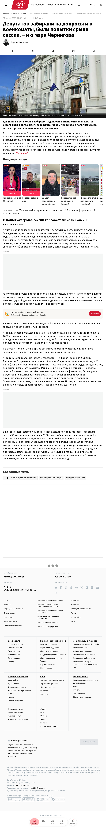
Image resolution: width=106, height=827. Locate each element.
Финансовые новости (17, 687)
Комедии (44, 690)
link (56, 587)
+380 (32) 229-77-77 (22, 785)
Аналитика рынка (15, 712)
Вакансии (75, 604)
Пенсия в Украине (15, 700)
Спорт (43, 709)
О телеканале (9, 613)
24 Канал (6, 13)
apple (28, 799)
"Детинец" (22, 153)
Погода (11, 662)
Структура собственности (81, 609)
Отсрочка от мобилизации (84, 658)
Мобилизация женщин (82, 651)
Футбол (43, 716)
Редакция (7, 604)
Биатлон (43, 723)
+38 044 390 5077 (63, 577)
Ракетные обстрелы (48, 644)
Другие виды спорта (49, 726)
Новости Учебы (80, 676)
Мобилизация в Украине (85, 641)
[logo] (20, 4)
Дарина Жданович (19, 42)
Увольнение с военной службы (86, 644)
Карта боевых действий (50, 648)
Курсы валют (13, 684)
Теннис (43, 719)
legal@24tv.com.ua (37, 788)
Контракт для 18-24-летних (84, 655)
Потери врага (46, 668)
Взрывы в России (47, 665)
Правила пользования (13, 626)
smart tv (43, 799)
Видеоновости (14, 655)
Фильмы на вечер (47, 687)
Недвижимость (15, 709)
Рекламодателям (10, 621)
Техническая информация (47, 626)
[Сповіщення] (101, 5)
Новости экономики (18, 676)
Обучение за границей (82, 697)
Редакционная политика (13, 609)
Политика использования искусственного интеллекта (48, 605)
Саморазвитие (79, 693)
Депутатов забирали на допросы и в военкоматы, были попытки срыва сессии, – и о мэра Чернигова (66, 13)
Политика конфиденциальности (50, 600)
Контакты (75, 600)
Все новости (37, 5)
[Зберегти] (93, 51)
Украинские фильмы (49, 684)
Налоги (11, 697)
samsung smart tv (58, 799)
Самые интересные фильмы (52, 680)
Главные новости (15, 644)
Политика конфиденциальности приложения (50, 611)
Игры (71, 5)
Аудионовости (14, 658)
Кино (42, 676)
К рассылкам (89, 742)
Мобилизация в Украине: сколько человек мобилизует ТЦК (85, 665)
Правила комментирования (48, 622)
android (14, 799)
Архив (73, 613)
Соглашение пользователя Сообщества (48, 617)
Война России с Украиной (53, 641)
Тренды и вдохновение (18, 719)
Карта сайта (76, 617)
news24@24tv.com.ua (14, 577)
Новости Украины (56, 5)
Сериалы (44, 694)
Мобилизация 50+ (80, 648)
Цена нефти (13, 680)
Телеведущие (9, 617)
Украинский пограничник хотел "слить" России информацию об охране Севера (49, 212)
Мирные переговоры (49, 651)
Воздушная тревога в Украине (53, 655)
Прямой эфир (14, 651)
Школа (75, 686)
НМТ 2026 (77, 690)
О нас (6, 600)
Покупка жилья (14, 716)
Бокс (42, 712)
